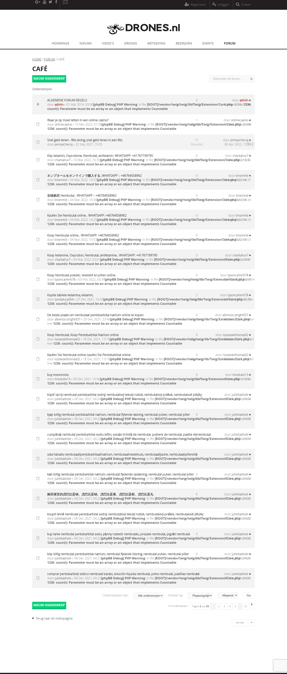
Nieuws (85, 43)
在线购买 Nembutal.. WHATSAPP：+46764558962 (82, 195)
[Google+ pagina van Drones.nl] (37, 5)
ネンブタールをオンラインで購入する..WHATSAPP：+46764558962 (94, 175)
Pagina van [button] (200, 606)
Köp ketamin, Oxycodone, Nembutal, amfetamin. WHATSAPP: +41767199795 (100, 155)
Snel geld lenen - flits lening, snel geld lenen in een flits (84, 140)
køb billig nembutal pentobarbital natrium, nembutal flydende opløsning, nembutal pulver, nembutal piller (120, 474)
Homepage (60, 43)
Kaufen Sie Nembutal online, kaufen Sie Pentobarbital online (89, 355)
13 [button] (245, 606)
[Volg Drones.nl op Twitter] (50, 5)
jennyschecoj (64, 144)
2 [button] (219, 606)
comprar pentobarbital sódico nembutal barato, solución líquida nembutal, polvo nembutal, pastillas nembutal (123, 574)
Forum (229, 43)
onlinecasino (63, 124)
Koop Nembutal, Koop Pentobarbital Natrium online (83, 335)
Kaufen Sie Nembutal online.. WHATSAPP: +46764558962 (87, 215)
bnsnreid (61, 180)
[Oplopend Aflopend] (229, 595)
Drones (130, 43)
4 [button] (230, 606)
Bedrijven (184, 43)
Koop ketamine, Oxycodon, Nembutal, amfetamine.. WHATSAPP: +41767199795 (102, 255)
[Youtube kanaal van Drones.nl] (44, 5)
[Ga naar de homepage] (143, 37)
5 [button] (235, 606)
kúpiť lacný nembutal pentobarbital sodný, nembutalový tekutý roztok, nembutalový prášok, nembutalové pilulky (124, 394)
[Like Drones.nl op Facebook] (56, 5)
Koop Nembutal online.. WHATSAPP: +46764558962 (83, 235)
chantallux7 (62, 160)
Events (208, 43)
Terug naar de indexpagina (54, 618)
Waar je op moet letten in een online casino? (78, 120)
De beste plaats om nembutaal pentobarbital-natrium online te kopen (95, 315)
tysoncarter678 (65, 279)
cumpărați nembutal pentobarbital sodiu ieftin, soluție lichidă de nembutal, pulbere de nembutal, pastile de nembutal (129, 434)
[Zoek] (251, 79)
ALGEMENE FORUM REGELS (67, 100)
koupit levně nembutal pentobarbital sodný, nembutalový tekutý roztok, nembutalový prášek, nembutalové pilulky (125, 514)
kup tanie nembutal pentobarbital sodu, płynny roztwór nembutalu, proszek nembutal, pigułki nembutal (118, 534)
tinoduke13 (62, 379)
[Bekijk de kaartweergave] (65, 5)
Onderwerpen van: (115, 595)
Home (36, 59)
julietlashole (63, 399)
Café (39, 68)
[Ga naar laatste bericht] (250, 100)
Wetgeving (156, 43)
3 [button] (224, 606)
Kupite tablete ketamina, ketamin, (70, 295)
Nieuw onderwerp (49, 78)
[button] (252, 606)
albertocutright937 (67, 319)
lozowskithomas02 (67, 339)
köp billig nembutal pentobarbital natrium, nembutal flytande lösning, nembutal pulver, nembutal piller (118, 554)
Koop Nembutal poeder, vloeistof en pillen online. (81, 275)
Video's (108, 43)
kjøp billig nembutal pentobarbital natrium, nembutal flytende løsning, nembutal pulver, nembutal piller (118, 414)
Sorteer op (176, 595)
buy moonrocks (58, 375)
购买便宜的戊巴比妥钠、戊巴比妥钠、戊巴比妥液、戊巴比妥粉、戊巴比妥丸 (100, 494)
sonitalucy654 (64, 299)
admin (59, 104)
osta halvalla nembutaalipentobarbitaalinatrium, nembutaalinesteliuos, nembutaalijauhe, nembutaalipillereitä (122, 454)
